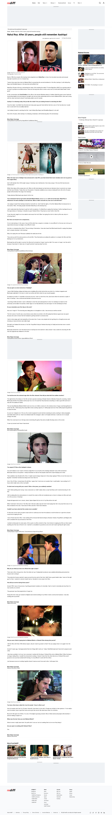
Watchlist (59, 796)
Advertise (18, 812)
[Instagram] (98, 812)
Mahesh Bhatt (34, 120)
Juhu (18, 338)
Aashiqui (9, 120)
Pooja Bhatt (40, 531)
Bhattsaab (19, 251)
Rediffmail (33, 791)
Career (70, 795)
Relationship (72, 796)
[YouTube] (101, 812)
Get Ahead (46, 800)
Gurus (69, 3)
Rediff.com (67, 812)
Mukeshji (12, 430)
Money (52, 3)
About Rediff (9, 812)
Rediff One (33, 793)
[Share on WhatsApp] (90, 812)
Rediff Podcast (47, 806)
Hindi (15, 736)
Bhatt (16, 430)
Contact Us (55, 812)
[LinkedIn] (104, 812)
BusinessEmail (62, 3)
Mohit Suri (27, 120)
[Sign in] (103, 3)
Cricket (45, 798)
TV (74, 3)
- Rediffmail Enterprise (36, 795)
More (79, 3)
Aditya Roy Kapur (21, 120)
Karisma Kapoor (33, 531)
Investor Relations (46, 812)
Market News (59, 795)
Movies (12, 31)
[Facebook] (96, 812)
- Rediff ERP (33, 802)
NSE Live (58, 793)
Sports (45, 796)
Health (70, 791)
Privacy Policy (26, 812)
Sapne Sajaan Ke (16, 531)
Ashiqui (31, 251)
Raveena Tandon (24, 531)
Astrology (46, 804)
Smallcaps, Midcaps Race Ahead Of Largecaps (91, 120)
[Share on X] (93, 812)
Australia (13, 603)
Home (34, 3)
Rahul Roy (14, 120)
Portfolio (58, 798)
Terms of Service (35, 812)
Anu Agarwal (22, 338)
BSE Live (58, 791)
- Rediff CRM (33, 800)
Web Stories (82, 137)
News (44, 3)
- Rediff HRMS (34, 798)
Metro (8, 430)
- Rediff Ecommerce (35, 796)
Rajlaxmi (9, 603)
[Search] (100, 3)
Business (46, 793)
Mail (39, 3)
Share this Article (67, 38)
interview (45, 198)
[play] (91, 143)
